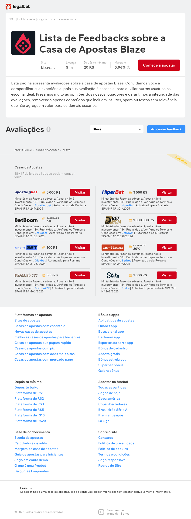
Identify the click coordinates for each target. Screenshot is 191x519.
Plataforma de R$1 (29, 393)
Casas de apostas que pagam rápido (42, 343)
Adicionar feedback (166, 129)
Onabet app (107, 326)
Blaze (66, 150)
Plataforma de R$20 (30, 421)
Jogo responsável (112, 460)
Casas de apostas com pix (34, 348)
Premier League (110, 415)
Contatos (105, 437)
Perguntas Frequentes (31, 471)
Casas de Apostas (47, 150)
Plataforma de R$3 (29, 404)
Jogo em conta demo (31, 460)
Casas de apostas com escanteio (39, 326)
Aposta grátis (109, 354)
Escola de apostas (28, 437)
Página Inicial (23, 150)
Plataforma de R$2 (29, 398)
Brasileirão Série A (112, 410)
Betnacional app (111, 331)
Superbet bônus (110, 365)
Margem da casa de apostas (36, 449)
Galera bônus (108, 370)
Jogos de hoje (109, 393)
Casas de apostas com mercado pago (43, 359)
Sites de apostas (27, 320)
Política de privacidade (116, 443)
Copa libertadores (112, 404)
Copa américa (109, 398)
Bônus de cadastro (113, 348)
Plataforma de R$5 (29, 410)
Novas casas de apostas (33, 331)
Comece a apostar (159, 65)
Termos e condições (114, 454)
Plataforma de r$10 (29, 415)
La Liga (103, 421)
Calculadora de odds (30, 443)
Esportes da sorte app (115, 343)
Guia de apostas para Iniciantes (38, 454)
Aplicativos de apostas (116, 320)
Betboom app (109, 337)
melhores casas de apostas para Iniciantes (47, 337)
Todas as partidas (112, 387)
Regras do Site (109, 465)
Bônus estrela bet (112, 359)
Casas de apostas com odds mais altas (44, 354)
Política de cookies (113, 449)
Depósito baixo (26, 387)
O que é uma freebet (30, 465)
